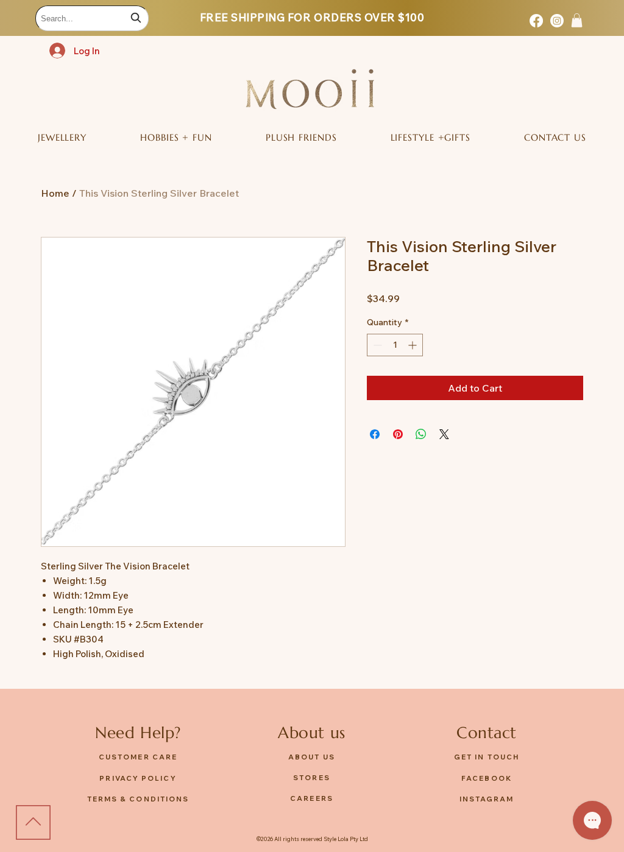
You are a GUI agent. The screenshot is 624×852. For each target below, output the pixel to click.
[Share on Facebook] (374, 434)
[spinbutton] (395, 345)
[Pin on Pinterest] (398, 434)
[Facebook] (536, 20)
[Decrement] (376, 345)
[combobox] (92, 18)
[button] (577, 20)
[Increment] (413, 345)
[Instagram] (557, 20)
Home (55, 193)
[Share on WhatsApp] (421, 434)
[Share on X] (444, 434)
